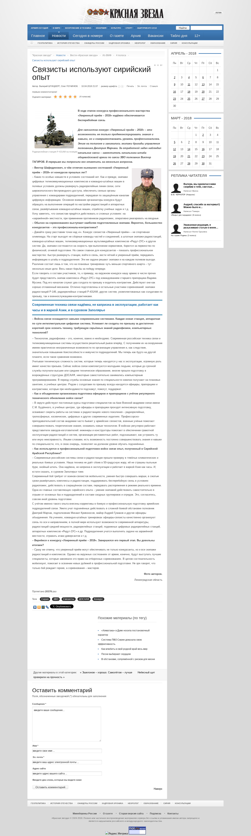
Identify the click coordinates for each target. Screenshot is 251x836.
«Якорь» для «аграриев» (181, 215)
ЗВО (56, 599)
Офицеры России (94, 43)
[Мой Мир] (43, 607)
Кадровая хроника (119, 43)
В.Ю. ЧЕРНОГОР (178, 195)
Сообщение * (39, 704)
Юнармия (101, 28)
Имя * (35, 746)
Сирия (173, 43)
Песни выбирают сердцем (116, 654)
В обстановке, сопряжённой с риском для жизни (128, 659)
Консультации (189, 43)
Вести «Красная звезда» (84, 55)
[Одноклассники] (39, 607)
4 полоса (121, 55)
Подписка (155, 813)
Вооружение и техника (78, 28)
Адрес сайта (39, 768)
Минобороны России (85, 813)
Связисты (68, 599)
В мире (56, 28)
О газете (108, 813)
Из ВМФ (107, 55)
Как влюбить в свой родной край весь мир (124, 649)
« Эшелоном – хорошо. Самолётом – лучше (106, 672)
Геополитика (45, 43)
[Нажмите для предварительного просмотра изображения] (55, 147)
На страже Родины (179, 235)
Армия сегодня (39, 28)
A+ (161, 65)
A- (155, 65)
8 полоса (196, 215)
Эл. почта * (38, 757)
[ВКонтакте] (35, 607)
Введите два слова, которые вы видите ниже (57, 780)
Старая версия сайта (131, 813)
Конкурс (98, 599)
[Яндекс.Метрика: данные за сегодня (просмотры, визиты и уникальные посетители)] (116, 833)
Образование (158, 43)
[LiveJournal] (47, 607)
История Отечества (68, 43)
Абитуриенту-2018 (147, 28)
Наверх (158, 788)
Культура (116, 28)
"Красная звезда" (41, 55)
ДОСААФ (84, 599)
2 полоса (192, 235)
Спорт (129, 28)
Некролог (140, 43)
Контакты (172, 813)
